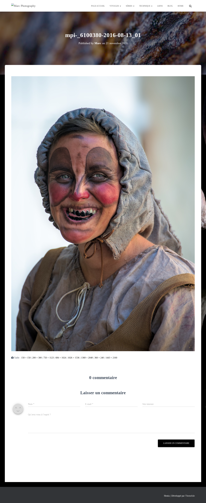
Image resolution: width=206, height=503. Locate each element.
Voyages (114, 6)
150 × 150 (26, 357)
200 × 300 (37, 357)
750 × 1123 (48, 357)
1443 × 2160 (111, 357)
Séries (129, 6)
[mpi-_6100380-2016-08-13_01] (103, 213)
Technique (145, 6)
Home (180, 6)
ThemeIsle (190, 496)
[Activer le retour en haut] (200, 497)
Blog (170, 6)
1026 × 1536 (73, 357)
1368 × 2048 (87, 357)
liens (160, 6)
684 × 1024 (61, 357)
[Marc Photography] (23, 5)
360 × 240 (99, 357)
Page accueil (98, 6)
